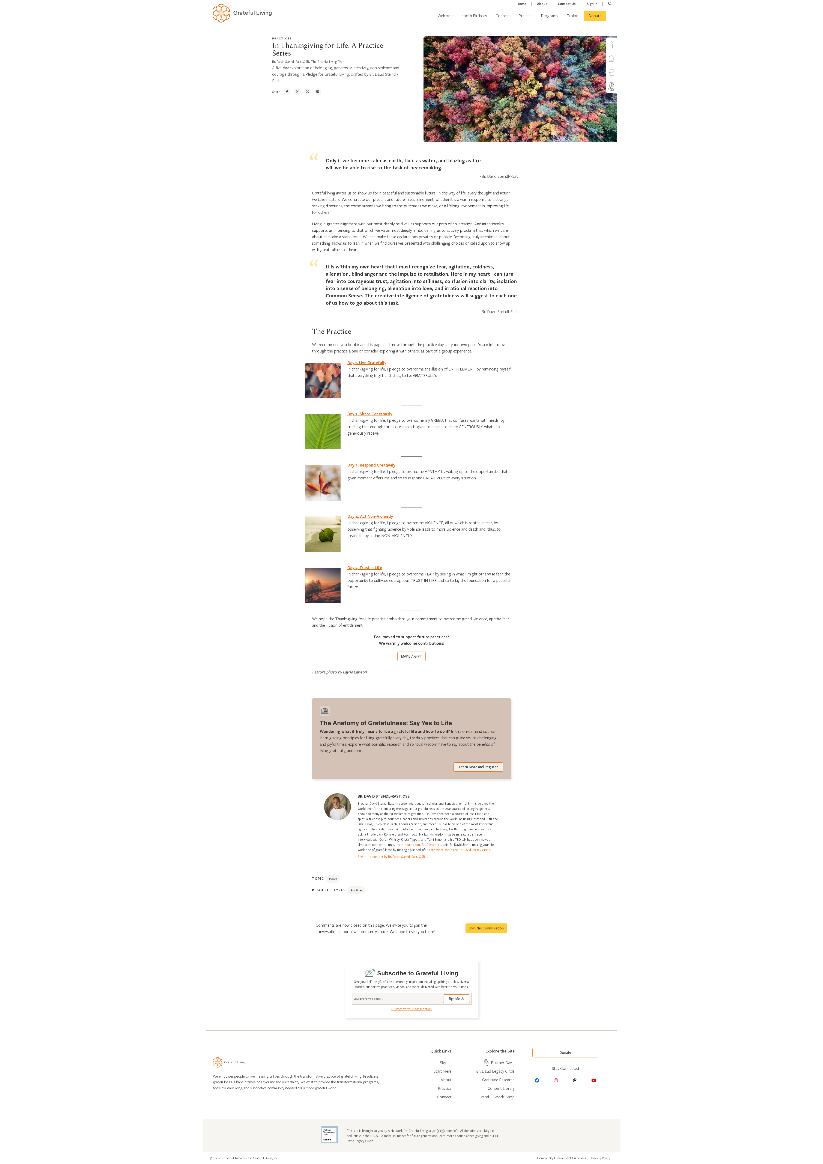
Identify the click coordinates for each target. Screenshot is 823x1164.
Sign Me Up (456, 999)
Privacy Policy (600, 1158)
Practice (525, 15)
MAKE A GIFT (411, 656)
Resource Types (329, 890)
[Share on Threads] (297, 91)
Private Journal (620, 72)
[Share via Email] (317, 91)
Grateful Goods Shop (497, 1096)
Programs (549, 15)
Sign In (592, 4)
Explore (573, 15)
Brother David (620, 86)
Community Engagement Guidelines (561, 1158)
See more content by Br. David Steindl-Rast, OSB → (393, 856)
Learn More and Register (478, 767)
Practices (282, 38)
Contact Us (567, 4)
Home (521, 4)
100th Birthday (474, 15)
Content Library (501, 1088)
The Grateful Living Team (328, 61)
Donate (595, 16)
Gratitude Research (498, 1079)
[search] (610, 4)
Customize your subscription (411, 1009)
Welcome (445, 15)
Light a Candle (620, 44)
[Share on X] (307, 91)
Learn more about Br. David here (418, 844)
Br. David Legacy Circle (495, 1071)
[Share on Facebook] (287, 91)
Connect (503, 15)
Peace (333, 879)
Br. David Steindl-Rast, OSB (290, 61)
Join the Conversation (486, 928)
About (542, 4)
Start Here (443, 1071)
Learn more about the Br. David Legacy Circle (458, 850)
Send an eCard (620, 58)
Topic (318, 878)
